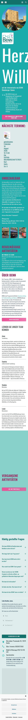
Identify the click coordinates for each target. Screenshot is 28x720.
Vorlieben (14, 713)
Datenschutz (15, 717)
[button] (25, 696)
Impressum (20, 717)
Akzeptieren (14, 705)
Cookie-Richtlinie (9, 717)
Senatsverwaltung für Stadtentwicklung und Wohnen (14, 297)
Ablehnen (14, 709)
